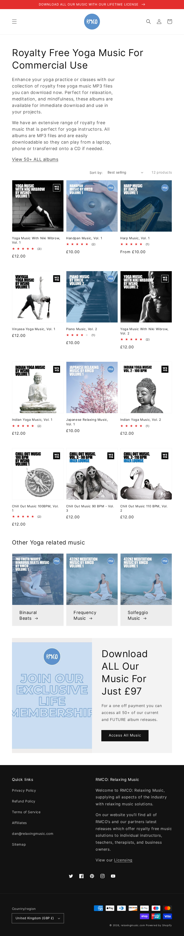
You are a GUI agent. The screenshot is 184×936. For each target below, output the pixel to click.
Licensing (123, 860)
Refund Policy (23, 801)
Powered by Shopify (159, 925)
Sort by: (96, 172)
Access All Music (125, 735)
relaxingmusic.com (133, 925)
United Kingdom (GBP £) (35, 918)
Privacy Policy (24, 790)
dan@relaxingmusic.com (32, 833)
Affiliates (19, 823)
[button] (14, 21)
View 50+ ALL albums (35, 159)
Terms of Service (26, 812)
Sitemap (19, 844)
